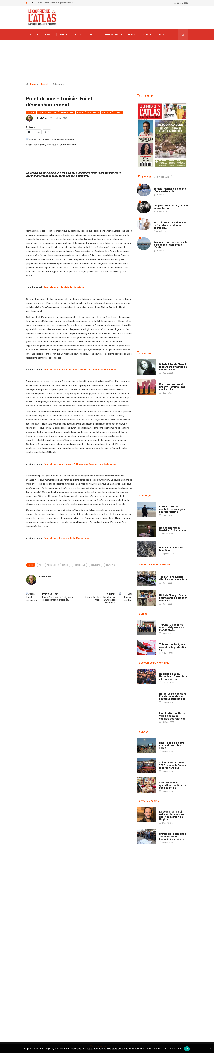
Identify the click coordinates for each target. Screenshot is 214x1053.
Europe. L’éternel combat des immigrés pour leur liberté (172, 509)
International (113, 35)
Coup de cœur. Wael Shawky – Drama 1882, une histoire (172, 386)
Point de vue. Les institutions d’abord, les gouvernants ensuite (80, 369)
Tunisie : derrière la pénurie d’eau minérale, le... (170, 190)
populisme (95, 565)
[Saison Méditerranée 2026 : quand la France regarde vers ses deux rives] (146, 765)
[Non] (210, 1048)
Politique (106, 113)
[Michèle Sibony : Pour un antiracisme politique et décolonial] (146, 598)
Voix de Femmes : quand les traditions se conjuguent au (173, 785)
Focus (144, 35)
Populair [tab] (163, 177)
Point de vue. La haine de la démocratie (66, 538)
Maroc (64, 35)
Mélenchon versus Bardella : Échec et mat (173, 529)
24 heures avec (166, 710)
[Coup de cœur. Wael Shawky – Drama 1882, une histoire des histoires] (146, 387)
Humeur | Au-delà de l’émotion (171, 549)
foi (40, 565)
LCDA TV (160, 35)
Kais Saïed (51, 565)
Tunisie (94, 35)
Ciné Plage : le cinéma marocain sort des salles (172, 745)
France (49, 35)
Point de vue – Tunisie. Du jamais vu (64, 287)
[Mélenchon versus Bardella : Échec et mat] (146, 529)
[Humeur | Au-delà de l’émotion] (146, 549)
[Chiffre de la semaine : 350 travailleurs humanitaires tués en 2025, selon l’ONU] (146, 836)
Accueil (34, 35)
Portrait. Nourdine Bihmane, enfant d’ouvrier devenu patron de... (170, 225)
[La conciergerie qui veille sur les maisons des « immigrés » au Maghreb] (146, 814)
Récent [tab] (146, 177)
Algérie (79, 35)
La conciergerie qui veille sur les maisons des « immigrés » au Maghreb (171, 815)
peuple (65, 565)
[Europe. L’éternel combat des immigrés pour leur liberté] (146, 509)
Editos (80, 113)
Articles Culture (167, 361)
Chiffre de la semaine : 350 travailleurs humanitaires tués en (172, 836)
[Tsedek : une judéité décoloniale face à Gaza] (146, 578)
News (131, 35)
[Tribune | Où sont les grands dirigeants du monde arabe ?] (146, 627)
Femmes (162, 592)
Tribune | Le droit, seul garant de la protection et (173, 647)
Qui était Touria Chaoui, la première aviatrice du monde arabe (173, 367)
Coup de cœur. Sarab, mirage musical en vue (171, 207)
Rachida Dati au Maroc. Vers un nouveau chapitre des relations (172, 716)
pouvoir (109, 565)
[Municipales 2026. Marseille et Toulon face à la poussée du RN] (146, 676)
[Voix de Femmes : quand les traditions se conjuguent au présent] (146, 785)
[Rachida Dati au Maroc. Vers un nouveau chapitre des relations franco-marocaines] (146, 716)
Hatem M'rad (41, 118)
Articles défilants (47, 113)
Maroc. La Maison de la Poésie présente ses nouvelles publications (172, 696)
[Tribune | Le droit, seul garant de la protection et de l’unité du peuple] (146, 647)
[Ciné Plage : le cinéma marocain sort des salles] (146, 745)
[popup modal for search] (183, 34)
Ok (187, 1048)
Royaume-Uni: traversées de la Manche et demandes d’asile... (171, 244)
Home (33, 84)
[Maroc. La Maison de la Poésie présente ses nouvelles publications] (146, 696)
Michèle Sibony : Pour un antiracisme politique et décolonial (173, 598)
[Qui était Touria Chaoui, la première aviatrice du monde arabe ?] (146, 367)
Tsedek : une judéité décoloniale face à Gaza (173, 578)
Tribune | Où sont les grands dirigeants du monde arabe (171, 627)
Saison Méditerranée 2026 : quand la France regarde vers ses (172, 765)
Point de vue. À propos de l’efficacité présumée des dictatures (80, 463)
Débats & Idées (66, 113)
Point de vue (93, 113)
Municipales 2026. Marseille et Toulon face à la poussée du (173, 676)
